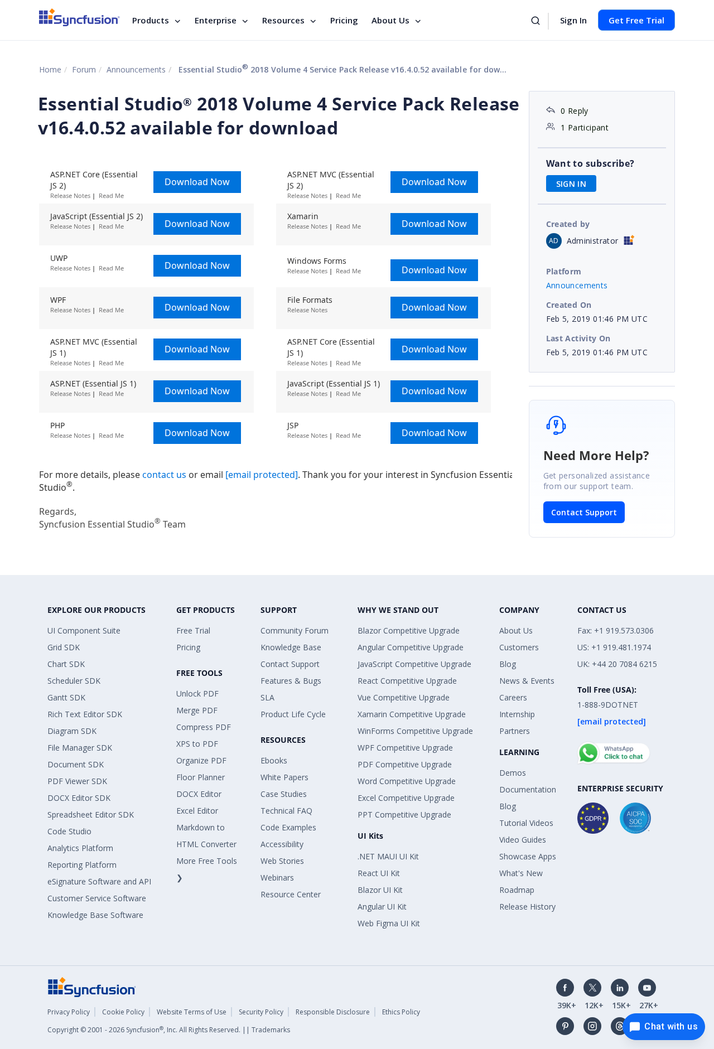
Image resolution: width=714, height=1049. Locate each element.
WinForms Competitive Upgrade (415, 731)
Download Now (197, 182)
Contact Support (584, 512)
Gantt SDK (66, 697)
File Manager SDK (79, 747)
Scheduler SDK (73, 680)
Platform (564, 271)
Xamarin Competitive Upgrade (412, 714)
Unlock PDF (197, 693)
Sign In (573, 20)
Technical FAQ (286, 810)
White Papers (284, 777)
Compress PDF (203, 727)
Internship (517, 714)
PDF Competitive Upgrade (405, 764)
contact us (165, 474)
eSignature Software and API (99, 881)
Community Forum (294, 630)
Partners (514, 731)
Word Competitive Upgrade (407, 781)
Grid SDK (63, 647)
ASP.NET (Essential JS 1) (93, 383)
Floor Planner (200, 777)
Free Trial (193, 630)
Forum (84, 69)
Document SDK (75, 764)
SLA (267, 697)
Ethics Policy (401, 1012)
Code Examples (288, 827)
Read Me (111, 195)
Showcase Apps (527, 856)
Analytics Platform (80, 848)
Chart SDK (66, 664)
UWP (58, 258)
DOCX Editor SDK (78, 797)
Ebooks (273, 760)
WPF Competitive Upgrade (405, 747)
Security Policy (261, 1012)
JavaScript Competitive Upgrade (414, 664)
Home (50, 69)
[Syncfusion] (92, 986)
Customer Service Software (96, 898)
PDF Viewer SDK (77, 781)
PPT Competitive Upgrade (404, 814)
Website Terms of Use (191, 1012)
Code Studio (69, 831)
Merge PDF (197, 710)
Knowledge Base (290, 647)
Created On (569, 304)
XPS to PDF (197, 743)
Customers (519, 647)
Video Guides (522, 839)
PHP (57, 425)
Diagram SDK (72, 731)
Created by (568, 224)
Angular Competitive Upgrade (411, 647)
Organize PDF (201, 760)
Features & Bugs (290, 680)
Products (150, 20)
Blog (507, 664)
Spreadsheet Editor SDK (90, 814)
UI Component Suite (83, 630)
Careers (513, 697)
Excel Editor (197, 810)
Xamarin (303, 216)
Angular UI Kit (382, 906)
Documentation (527, 789)
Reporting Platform (82, 864)
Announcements (136, 69)
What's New (521, 873)
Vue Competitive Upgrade (404, 697)
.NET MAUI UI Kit (388, 856)
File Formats (309, 299)
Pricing (344, 20)
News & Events (526, 680)
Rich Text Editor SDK (84, 714)
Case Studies (283, 794)
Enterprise (216, 20)
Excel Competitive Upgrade (406, 797)
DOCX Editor (198, 794)
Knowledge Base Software (95, 915)
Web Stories (282, 860)
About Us (390, 20)
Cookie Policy (123, 1012)
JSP (292, 425)
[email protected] (261, 474)
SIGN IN (571, 183)
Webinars (277, 877)
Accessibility (281, 844)
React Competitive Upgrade (407, 680)
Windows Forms (316, 260)
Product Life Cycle (293, 714)
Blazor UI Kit (380, 889)
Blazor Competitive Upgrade (409, 630)
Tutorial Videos (526, 823)
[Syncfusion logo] (79, 17)
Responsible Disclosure (333, 1012)
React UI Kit (379, 873)
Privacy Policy (68, 1012)
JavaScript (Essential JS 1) (333, 383)
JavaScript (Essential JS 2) (96, 216)
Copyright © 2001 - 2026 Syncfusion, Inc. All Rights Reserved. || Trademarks (168, 1030)
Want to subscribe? (590, 163)
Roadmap (516, 889)
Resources (283, 20)
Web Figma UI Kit (389, 923)
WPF (58, 299)
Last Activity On (578, 338)
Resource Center (290, 894)
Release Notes (70, 195)
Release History (527, 906)
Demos (512, 772)
